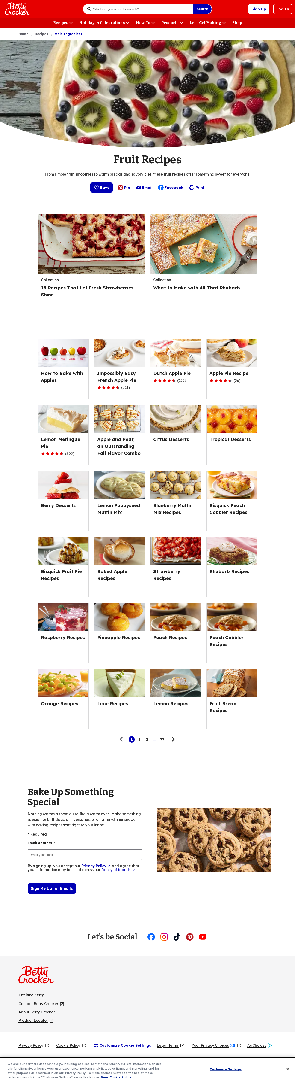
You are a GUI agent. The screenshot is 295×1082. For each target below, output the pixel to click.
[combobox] (142, 9)
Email (147, 188)
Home (23, 34)
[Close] (288, 1069)
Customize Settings (225, 1069)
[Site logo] (38, 976)
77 (162, 739)
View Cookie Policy (116, 1077)
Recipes (41, 34)
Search (202, 9)
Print (199, 187)
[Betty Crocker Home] (17, 9)
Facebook (174, 187)
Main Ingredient (68, 34)
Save (104, 187)
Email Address (41, 843)
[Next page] (172, 739)
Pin (127, 187)
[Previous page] (122, 739)
